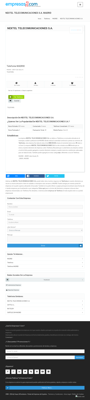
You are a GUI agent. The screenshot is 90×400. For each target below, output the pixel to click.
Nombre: (10, 204)
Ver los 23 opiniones (14, 90)
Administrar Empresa (14, 285)
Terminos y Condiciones (55, 394)
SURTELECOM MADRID (14, 312)
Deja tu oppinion (27, 90)
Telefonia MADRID (13, 266)
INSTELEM (10, 309)
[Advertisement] (45, 48)
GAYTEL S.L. (10, 305)
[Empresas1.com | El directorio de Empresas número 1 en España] (23, 4)
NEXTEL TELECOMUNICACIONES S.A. (18, 301)
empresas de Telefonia (55, 191)
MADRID (9, 259)
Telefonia (10, 262)
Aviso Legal (67, 394)
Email (9, 212)
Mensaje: (10, 235)
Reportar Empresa (13, 290)
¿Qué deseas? (11, 227)
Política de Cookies (78, 394)
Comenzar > (9, 337)
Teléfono (10, 219)
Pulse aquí (42, 188)
